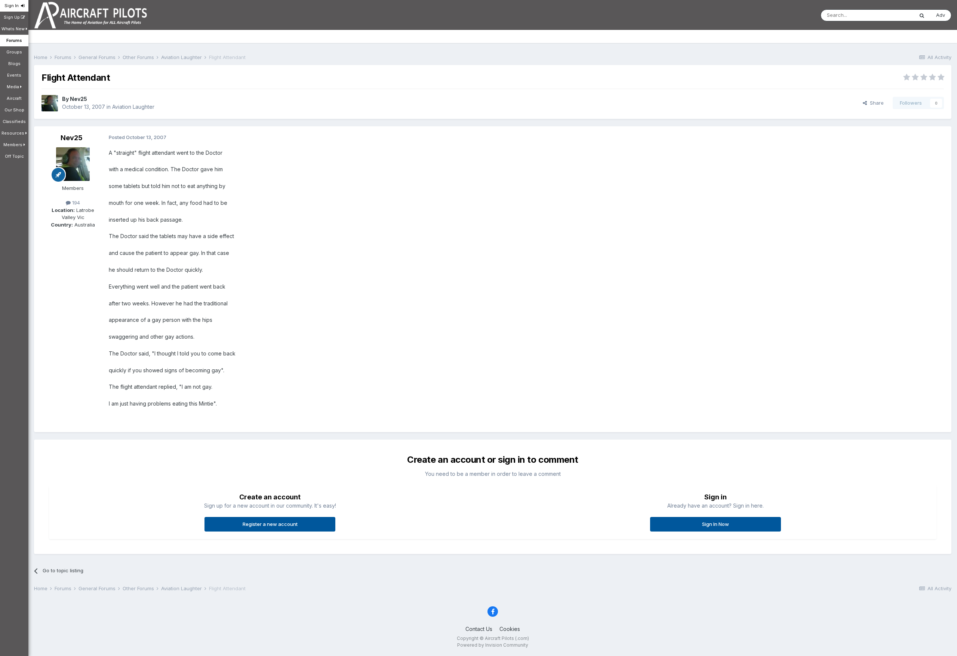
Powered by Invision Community (492, 645)
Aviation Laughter (133, 107)
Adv (940, 15)
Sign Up (12, 17)
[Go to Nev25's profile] (49, 103)
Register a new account (270, 524)
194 (75, 203)
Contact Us (478, 629)
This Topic (892, 15)
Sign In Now (715, 524)
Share (875, 103)
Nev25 (78, 99)
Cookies (509, 629)
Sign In (12, 5)
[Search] (922, 15)
